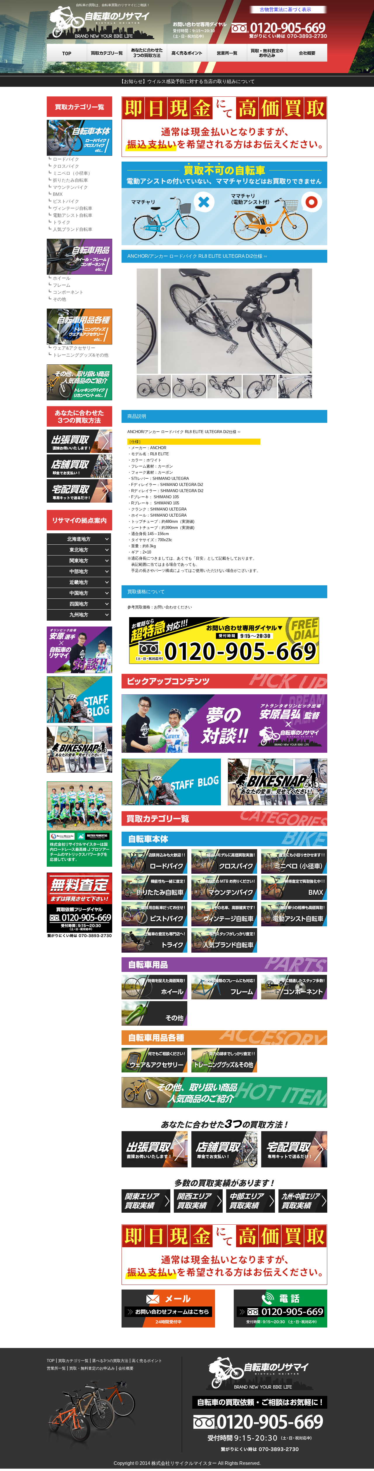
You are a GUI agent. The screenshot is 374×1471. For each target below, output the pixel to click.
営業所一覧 (227, 53)
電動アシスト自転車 (72, 215)
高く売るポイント (187, 53)
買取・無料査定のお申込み (267, 53)
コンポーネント (68, 292)
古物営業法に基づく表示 (285, 9)
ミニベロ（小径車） (72, 173)
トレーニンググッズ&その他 (80, 354)
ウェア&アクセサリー (74, 347)
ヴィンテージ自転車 (72, 208)
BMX (58, 194)
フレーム (61, 285)
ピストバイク (66, 201)
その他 (59, 299)
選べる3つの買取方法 (147, 53)
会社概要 (307, 53)
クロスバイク (66, 166)
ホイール (61, 278)
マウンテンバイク (70, 187)
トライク (61, 222)
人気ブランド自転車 (72, 229)
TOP (67, 53)
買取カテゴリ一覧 (107, 53)
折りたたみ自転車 (70, 180)
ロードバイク (66, 159)
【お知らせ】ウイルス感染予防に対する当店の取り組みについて (187, 81)
